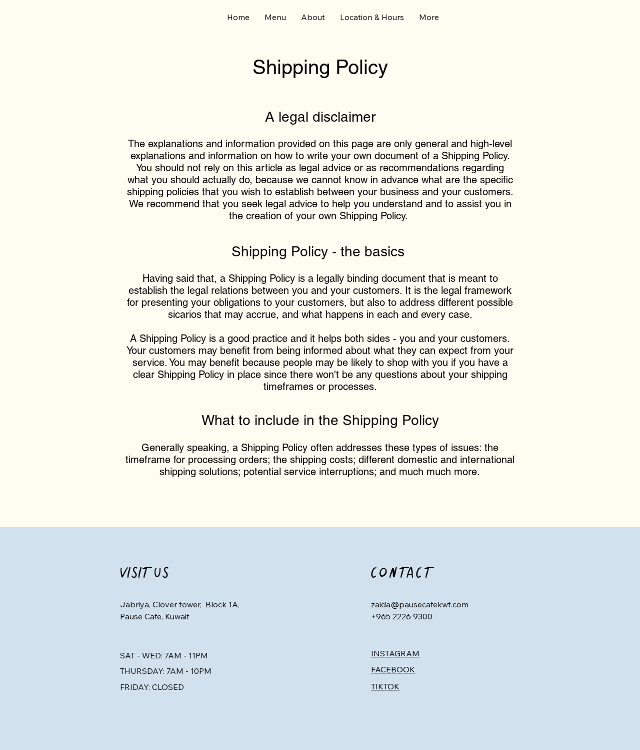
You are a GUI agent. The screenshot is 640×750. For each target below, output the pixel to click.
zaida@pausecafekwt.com (419, 604)
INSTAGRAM (395, 653)
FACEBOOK (393, 669)
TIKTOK (385, 686)
